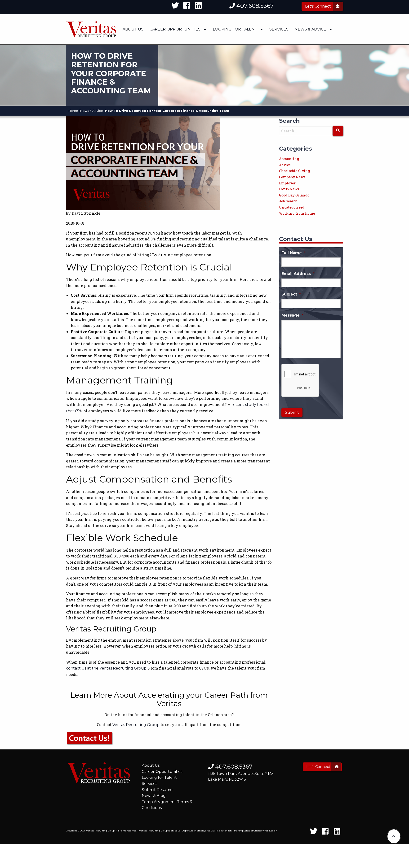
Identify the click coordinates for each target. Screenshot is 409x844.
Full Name (293, 253)
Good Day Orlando (294, 195)
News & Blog (154, 795)
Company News (292, 177)
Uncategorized (291, 207)
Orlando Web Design (265, 830)
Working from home (297, 213)
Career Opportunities (175, 29)
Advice (285, 165)
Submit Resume (157, 789)
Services (279, 29)
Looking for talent (235, 29)
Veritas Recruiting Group (136, 724)
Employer (287, 183)
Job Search (288, 201)
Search (289, 120)
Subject (291, 294)
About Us (133, 29)
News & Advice (310, 29)
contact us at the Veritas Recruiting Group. (106, 668)
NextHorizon (224, 830)
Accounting (289, 159)
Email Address (298, 273)
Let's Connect (318, 6)
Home (73, 111)
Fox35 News (289, 189)
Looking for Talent (159, 777)
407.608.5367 (254, 5)
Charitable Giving (294, 171)
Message (292, 315)
